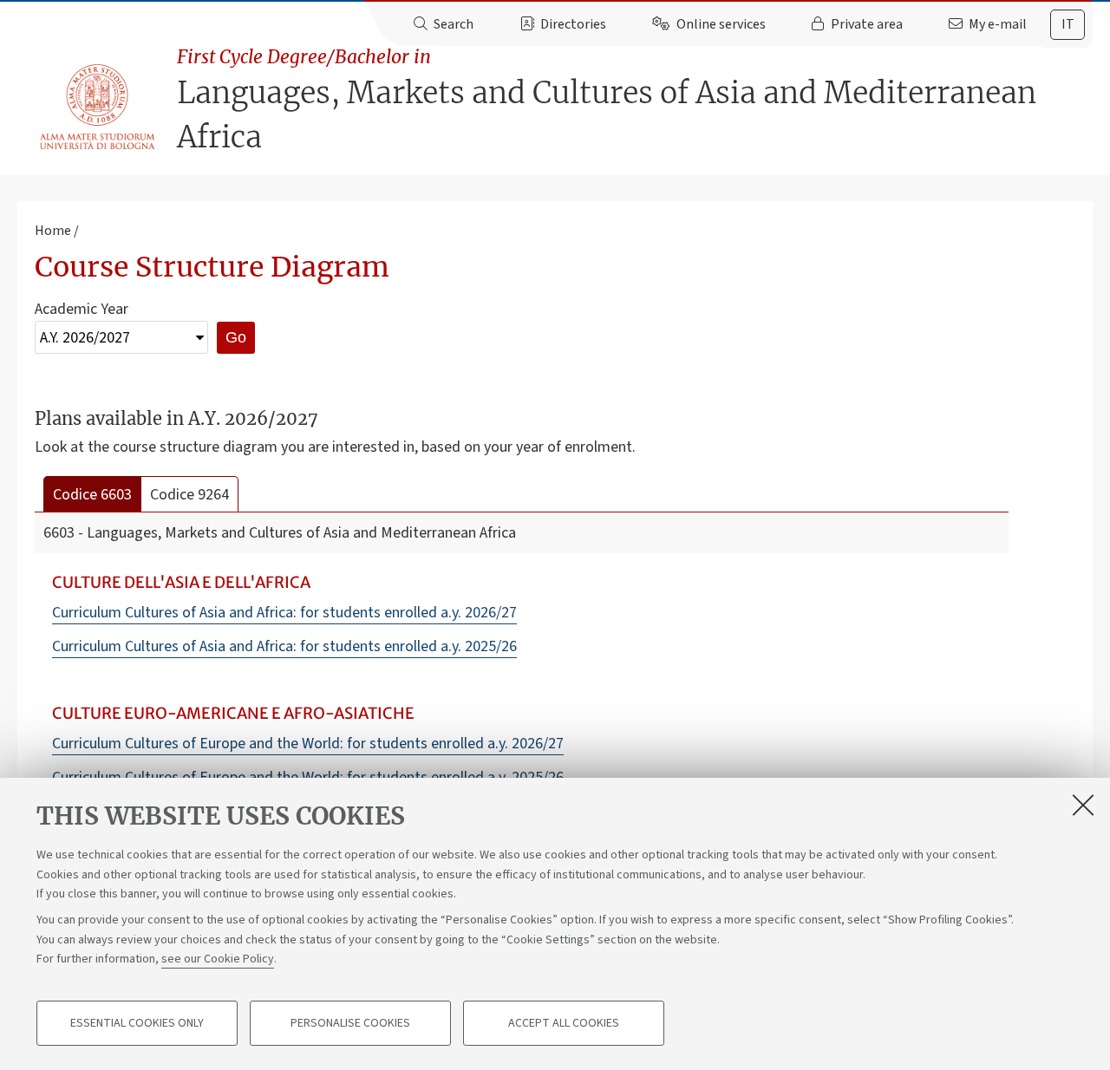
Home (53, 230)
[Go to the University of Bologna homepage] (98, 107)
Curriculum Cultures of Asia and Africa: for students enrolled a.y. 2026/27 (284, 612)
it (1067, 24)
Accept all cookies (563, 1023)
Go (235, 337)
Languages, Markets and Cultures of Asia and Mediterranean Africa (606, 100)
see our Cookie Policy (217, 959)
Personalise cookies (350, 1023)
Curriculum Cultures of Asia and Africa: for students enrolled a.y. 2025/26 (284, 646)
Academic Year (81, 309)
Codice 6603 (92, 495)
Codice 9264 (189, 495)
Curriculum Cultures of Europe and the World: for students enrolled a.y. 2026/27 (308, 743)
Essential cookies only (137, 1023)
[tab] (1067, 25)
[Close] (1083, 805)
